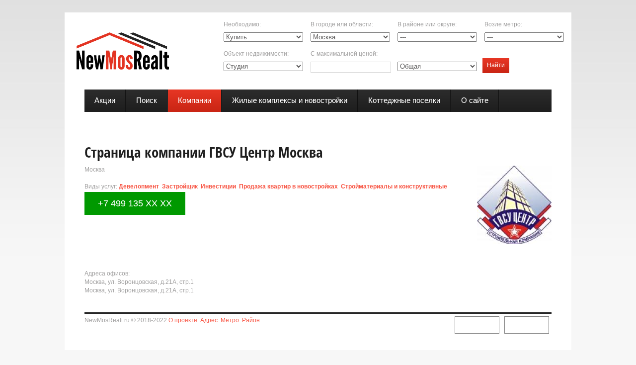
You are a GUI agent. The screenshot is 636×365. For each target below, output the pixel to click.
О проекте (182, 320)
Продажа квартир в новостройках (288, 186)
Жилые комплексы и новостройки (289, 100)
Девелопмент (139, 186)
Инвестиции (218, 186)
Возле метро (502, 24)
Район (251, 320)
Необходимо (241, 24)
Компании (194, 100)
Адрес (209, 320)
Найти (496, 65)
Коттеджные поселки (404, 100)
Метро (230, 320)
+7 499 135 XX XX (135, 203)
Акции (104, 100)
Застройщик (180, 186)
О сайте (474, 100)
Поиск (146, 100)
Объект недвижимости (255, 53)
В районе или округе (426, 24)
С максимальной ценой (343, 53)
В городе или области (341, 24)
